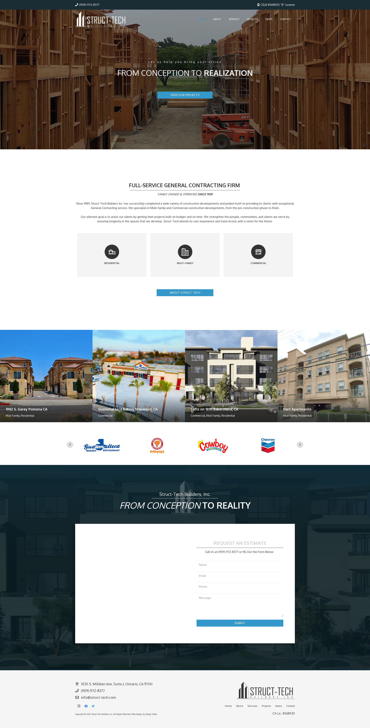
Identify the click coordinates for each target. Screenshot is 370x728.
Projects (266, 705)
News (278, 705)
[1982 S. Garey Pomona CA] (46, 376)
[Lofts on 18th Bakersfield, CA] (231, 376)
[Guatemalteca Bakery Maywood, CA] (138, 376)
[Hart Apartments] (324, 376)
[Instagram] (78, 706)
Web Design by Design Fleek (144, 714)
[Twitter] (93, 706)
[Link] (101, 19)
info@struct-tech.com (98, 697)
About (239, 705)
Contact (290, 705)
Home (228, 705)
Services (252, 705)
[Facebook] (86, 706)
